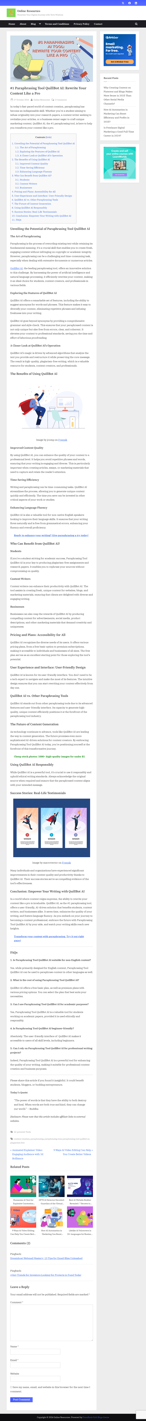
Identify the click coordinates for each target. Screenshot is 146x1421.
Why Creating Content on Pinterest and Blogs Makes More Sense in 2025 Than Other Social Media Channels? (118, 95)
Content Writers (26, 183)
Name (14, 1346)
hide (48, 137)
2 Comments (61, 99)
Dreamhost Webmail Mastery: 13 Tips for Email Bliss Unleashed (46, 1258)
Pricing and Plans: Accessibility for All (34, 191)
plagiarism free (17, 1142)
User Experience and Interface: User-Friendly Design (42, 195)
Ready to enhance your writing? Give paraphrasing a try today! (51, 535)
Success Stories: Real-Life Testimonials (34, 211)
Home (12, 23)
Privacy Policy (81, 23)
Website (14, 1373)
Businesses (23, 187)
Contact (98, 23)
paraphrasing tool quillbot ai (75, 1138)
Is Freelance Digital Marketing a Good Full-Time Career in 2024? (119, 131)
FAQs (16, 219)
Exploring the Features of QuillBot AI (37, 151)
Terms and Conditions (57, 23)
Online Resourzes (28, 11)
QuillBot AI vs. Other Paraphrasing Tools (35, 199)
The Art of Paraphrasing (30, 147)
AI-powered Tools (22, 1131)
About (23, 23)
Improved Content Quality (31, 163)
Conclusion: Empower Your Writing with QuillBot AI (41, 215)
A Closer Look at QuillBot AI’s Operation (39, 155)
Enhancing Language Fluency (33, 171)
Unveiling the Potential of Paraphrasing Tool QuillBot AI (43, 143)
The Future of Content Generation (31, 203)
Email (14, 1360)
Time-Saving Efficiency (30, 167)
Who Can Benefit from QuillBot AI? (32, 175)
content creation (22, 1138)
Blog (33, 23)
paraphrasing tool (52, 1138)
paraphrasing (37, 1138)
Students (22, 179)
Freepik (62, 439)
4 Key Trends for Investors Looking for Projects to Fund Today (45, 1275)
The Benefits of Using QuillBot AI (31, 159)
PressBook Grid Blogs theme (96, 1417)
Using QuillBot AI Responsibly (29, 207)
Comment (16, 1302)
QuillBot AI (16, 268)
